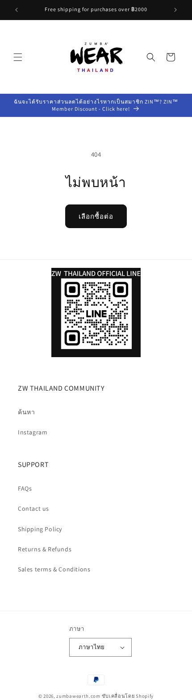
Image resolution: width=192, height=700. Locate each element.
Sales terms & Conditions (54, 569)
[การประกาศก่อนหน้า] (16, 10)
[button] (18, 57)
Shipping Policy (40, 529)
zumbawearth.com (78, 696)
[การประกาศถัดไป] (175, 10)
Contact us (33, 508)
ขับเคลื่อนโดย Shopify (128, 696)
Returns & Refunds (44, 549)
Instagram (32, 432)
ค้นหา (26, 412)
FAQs (25, 488)
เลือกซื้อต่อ (96, 216)
